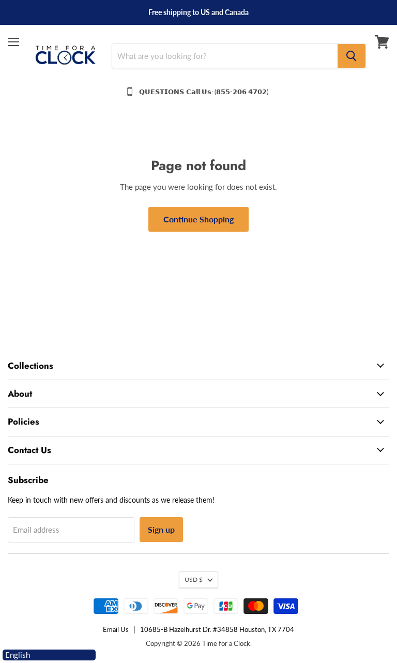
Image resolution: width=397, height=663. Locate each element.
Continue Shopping (198, 219)
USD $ (194, 579)
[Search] (351, 56)
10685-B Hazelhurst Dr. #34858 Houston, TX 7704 (217, 629)
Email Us (116, 629)
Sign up (161, 529)
